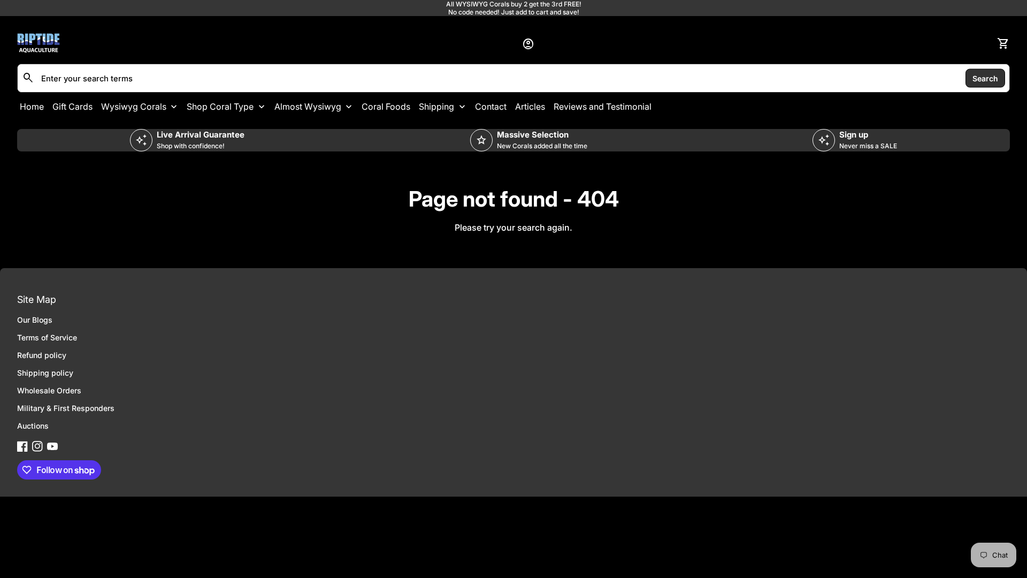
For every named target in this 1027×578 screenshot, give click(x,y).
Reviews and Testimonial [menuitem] (603, 106)
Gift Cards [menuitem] (72, 106)
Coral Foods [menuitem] (386, 106)
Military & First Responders (65, 408)
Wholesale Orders (49, 390)
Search (985, 77)
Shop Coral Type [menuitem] (220, 106)
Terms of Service (47, 337)
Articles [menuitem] (530, 106)
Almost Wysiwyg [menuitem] (307, 106)
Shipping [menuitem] (436, 106)
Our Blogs (34, 319)
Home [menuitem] (32, 106)
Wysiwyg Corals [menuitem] (133, 106)
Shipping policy (45, 372)
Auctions (33, 425)
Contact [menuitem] (491, 106)
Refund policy (41, 355)
